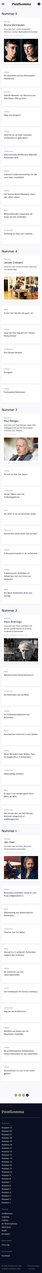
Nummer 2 (6, 1199)
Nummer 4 (6, 1192)
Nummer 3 (6, 1195)
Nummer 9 (6, 1175)
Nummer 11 (7, 1168)
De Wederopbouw (9, 1223)
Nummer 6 (6, 1185)
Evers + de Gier (33, 1267)
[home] (21, 4)
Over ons (5, 1244)
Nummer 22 (7, 1131)
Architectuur (7, 1213)
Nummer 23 (7, 1127)
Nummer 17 (7, 1148)
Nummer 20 (7, 1138)
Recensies (6, 1234)
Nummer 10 (7, 1172)
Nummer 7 (6, 1182)
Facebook (6, 1255)
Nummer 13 (7, 1161)
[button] (3, 4)
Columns (5, 1217)
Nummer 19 (7, 1141)
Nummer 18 (7, 1144)
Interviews (6, 1227)
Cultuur (5, 1220)
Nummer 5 (6, 1189)
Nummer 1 (6, 1202)
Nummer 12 (7, 1165)
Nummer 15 (7, 1155)
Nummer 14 (7, 1158)
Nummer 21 (7, 1134)
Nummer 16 (7, 1151)
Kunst (4, 1230)
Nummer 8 (6, 1178)
